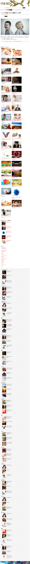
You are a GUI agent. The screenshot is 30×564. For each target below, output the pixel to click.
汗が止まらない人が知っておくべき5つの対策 (8, 232)
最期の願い (8, 502)
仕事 (1, 263)
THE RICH (9, 4)
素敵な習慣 (2, 256)
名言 (16, 41)
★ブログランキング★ (8, 10)
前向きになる (3, 259)
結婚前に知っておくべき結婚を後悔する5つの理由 (9, 524)
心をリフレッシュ (3, 264)
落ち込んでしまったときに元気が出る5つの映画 (8, 236)
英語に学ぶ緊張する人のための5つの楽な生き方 (9, 438)
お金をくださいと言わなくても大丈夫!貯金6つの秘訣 (9, 320)
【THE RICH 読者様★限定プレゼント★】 (9, 482)
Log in (19, 562)
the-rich (3, 14)
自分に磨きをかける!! (4, 250)
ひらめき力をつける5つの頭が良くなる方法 (9, 385)
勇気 (15, 41)
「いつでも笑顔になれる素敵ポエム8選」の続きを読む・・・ (9, 39)
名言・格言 (10, 41)
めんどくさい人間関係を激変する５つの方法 (9, 346)
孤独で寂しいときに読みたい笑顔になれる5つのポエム (9, 417)
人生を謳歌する (3, 251)
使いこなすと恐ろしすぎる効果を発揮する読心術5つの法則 (9, 325)
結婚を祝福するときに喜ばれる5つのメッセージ (9, 401)
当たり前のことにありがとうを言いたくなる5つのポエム (9, 450)
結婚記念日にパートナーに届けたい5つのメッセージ (9, 535)
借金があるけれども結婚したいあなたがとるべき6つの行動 (9, 281)
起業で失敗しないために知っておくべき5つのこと (8, 227)
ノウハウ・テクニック (4, 255)
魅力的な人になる (4, 248)
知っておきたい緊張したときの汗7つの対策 (9, 443)
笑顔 (19, 41)
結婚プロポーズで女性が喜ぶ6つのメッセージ (9, 411)
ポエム (14, 41)
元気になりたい (6, 41)
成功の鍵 (2, 260)
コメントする (6, 14)
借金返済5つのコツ (9, 275)
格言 (18, 41)
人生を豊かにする (3, 247)
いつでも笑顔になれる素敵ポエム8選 (11, 12)
